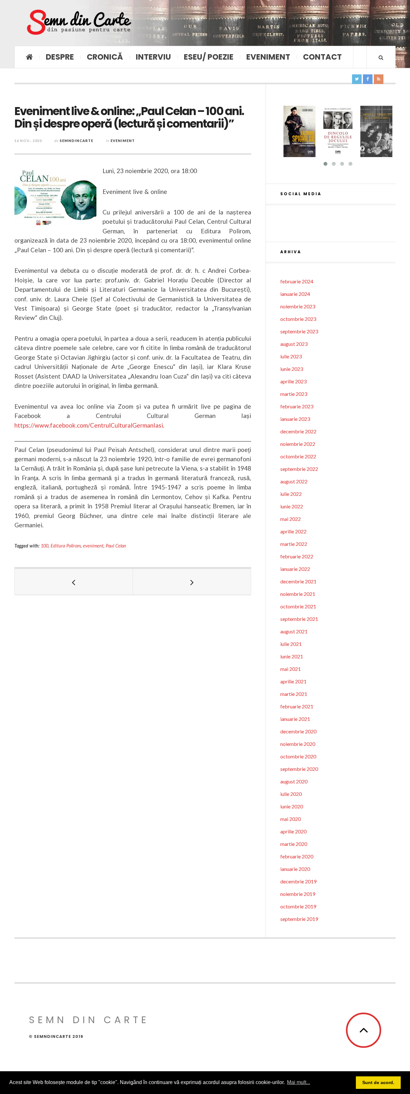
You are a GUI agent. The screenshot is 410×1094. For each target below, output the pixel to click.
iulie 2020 (291, 794)
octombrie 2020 (298, 756)
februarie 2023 (296, 406)
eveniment (93, 545)
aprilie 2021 (293, 681)
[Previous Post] (74, 582)
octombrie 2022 (298, 456)
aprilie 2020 (293, 831)
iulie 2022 (291, 494)
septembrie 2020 (299, 769)
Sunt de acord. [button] (378, 1082)
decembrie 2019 (298, 881)
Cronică (105, 57)
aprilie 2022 (293, 531)
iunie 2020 (291, 806)
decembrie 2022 (298, 431)
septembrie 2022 (299, 469)
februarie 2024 (296, 281)
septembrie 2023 (299, 331)
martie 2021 (293, 694)
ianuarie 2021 (295, 719)
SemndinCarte (76, 140)
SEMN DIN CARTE (89, 1020)
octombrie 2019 (298, 906)
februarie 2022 (296, 556)
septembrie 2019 (299, 919)
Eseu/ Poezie (209, 57)
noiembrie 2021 (297, 594)
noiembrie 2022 (297, 444)
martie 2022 (293, 544)
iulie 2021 (291, 644)
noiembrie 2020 (297, 744)
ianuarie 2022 (295, 569)
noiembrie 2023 (297, 306)
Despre (60, 57)
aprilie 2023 (293, 381)
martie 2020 (293, 844)
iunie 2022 (291, 506)
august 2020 (294, 781)
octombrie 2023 (298, 319)
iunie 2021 (291, 656)
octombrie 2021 (298, 606)
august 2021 (294, 631)
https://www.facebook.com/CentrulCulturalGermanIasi (88, 425)
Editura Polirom (66, 545)
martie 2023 (293, 394)
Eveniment (268, 57)
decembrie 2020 (298, 731)
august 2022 (294, 481)
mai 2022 (290, 519)
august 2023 (294, 344)
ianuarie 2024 (295, 294)
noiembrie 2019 (297, 894)
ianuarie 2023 (295, 419)
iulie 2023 (291, 356)
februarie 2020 (296, 856)
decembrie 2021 (298, 581)
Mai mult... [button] (298, 1082)
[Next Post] (192, 582)
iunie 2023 (291, 369)
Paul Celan (116, 545)
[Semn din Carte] (78, 23)
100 (44, 545)
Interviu (153, 57)
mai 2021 (290, 669)
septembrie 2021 (299, 619)
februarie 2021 (296, 706)
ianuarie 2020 (295, 869)
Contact (322, 57)
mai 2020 (290, 819)
